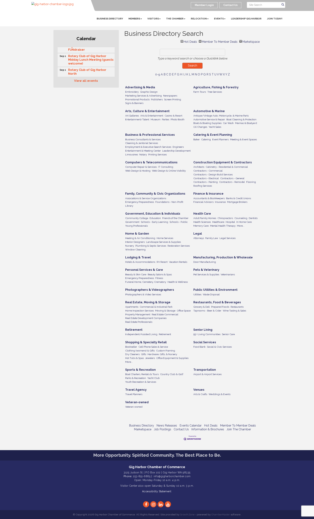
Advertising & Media (140, 87)
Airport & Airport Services (207, 374)
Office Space (184, 310)
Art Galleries (132, 115)
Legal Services (228, 238)
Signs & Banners (134, 103)
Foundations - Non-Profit (169, 201)
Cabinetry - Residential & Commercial (227, 166)
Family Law (211, 238)
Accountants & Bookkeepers (209, 198)
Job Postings (162, 429)
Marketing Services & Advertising (143, 95)
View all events (86, 81)
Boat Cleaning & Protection (241, 119)
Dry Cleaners (132, 354)
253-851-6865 (141, 476)
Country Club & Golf (171, 374)
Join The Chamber (239, 429)
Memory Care (201, 225)
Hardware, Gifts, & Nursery (162, 354)
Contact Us (181, 429)
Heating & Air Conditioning (140, 238)
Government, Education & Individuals (152, 213)
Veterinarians (228, 274)
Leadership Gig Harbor (246, 18)
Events (219, 18)
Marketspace (251, 41)
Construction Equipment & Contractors (222, 162)
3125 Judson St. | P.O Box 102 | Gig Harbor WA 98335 (157, 472)
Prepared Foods (220, 306)
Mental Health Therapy (223, 225)
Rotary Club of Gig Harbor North (87, 69)
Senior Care (228, 334)
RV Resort (162, 261)
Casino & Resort (173, 115)
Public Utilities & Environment (215, 289)
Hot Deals (190, 41)
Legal (197, 233)
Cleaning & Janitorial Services (141, 143)
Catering (206, 139)
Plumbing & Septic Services (150, 245)
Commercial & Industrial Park (156, 306)
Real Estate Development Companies (145, 318)
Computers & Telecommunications (151, 162)
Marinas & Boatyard (246, 123)
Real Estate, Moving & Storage (147, 302)
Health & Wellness (178, 281)
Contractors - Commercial (208, 170)
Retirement (133, 329)
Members (134, 18)
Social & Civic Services (219, 346)
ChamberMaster (220, 514)
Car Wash (228, 123)
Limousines (131, 154)
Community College (136, 218)
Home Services (165, 238)
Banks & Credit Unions (238, 198)
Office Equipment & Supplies (172, 358)
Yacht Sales (215, 126)
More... (240, 225)
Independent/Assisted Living (141, 334)
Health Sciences (202, 221)
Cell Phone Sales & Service (153, 346)
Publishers (157, 99)
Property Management (137, 314)
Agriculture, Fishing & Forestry (216, 87)
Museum (155, 119)
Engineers (178, 146)
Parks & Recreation (135, 378)
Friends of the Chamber (175, 218)
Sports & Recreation (140, 369)
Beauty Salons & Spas (160, 274)
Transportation (204, 369)
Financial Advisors (203, 201)
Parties (165, 119)
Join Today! (274, 18)
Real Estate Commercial (165, 314)
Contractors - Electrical (206, 178)
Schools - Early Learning (154, 221)
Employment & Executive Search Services (148, 146)
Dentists (253, 218)
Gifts (143, 354)
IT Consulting (165, 166)
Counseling (240, 218)
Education (155, 218)
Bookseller (131, 346)
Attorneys (198, 238)
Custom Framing (165, 350)
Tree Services (214, 91)
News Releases (166, 425)
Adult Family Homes (204, 218)
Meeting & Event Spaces (243, 139)
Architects (198, 166)
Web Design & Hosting (137, 170)
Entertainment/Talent (137, 119)
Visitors (153, 18)
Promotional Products (137, 99)
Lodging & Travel (138, 257)
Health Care (202, 213)
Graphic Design (149, 91)
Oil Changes (200, 126)
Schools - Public (179, 221)
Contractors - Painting (205, 181)
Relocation (199, 18)
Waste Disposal (211, 294)
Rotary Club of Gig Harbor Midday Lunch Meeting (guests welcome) (91, 57)
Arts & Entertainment (151, 115)
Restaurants (237, 306)
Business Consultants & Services (143, 139)
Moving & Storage (165, 310)
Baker (196, 139)
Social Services (204, 342)
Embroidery (132, 91)
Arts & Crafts (200, 394)
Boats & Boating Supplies (207, 123)
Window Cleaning (135, 249)
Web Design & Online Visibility (169, 170)
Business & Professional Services (150, 134)
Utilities (197, 294)
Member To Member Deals (219, 41)
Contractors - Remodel (232, 181)
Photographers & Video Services (143, 294)
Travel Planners (133, 394)
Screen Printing (172, 99)
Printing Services (157, 154)
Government (132, 221)
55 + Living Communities (206, 334)
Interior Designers (135, 241)
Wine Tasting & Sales (234, 310)
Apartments (131, 306)
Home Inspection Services (139, 310)
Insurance (220, 201)
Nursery (129, 245)
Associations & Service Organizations (145, 198)
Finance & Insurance (208, 193)
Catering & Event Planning (212, 134)
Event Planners (220, 139)
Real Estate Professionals (138, 321)
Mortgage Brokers (237, 201)
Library (129, 205)
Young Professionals (136, 225)
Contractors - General (232, 178)
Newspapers (170, 95)
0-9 (157, 74)
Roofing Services (202, 185)
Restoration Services (179, 245)
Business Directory (110, 18)
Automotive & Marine (209, 111)
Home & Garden (137, 233)
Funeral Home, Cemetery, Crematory (145, 281)
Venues (198, 389)
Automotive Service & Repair (209, 119)
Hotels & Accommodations (140, 261)
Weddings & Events (219, 394)
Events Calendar (191, 425)
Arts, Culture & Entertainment (147, 111)
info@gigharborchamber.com (172, 476)
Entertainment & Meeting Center (143, 150)
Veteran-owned (137, 402)
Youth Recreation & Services (140, 381)
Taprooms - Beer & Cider (207, 310)
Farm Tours (199, 91)
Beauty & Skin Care (135, 274)
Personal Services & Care (144, 269)
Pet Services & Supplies (206, 274)
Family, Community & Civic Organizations (155, 193)
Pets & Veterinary (206, 269)
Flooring (251, 181)
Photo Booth (177, 119)
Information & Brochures (207, 429)
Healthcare (218, 221)
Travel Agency (136, 389)
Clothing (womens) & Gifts (140, 350)
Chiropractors (225, 218)
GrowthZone (187, 514)
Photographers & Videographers (149, 289)
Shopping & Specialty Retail (146, 342)
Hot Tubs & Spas (134, 358)
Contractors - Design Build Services (213, 174)
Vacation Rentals (178, 261)
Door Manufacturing (204, 261)
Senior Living (202, 329)
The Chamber (175, 18)
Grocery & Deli (201, 306)
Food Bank (199, 346)
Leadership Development (176, 150)
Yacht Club (153, 378)
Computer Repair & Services (141, 166)
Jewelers (150, 358)
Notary (143, 154)
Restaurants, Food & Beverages (217, 302)
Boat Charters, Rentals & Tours (142, 374)
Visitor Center (129, 485)
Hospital (230, 221)
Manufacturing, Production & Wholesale (223, 257)
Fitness (159, 278)
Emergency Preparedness (139, 201)
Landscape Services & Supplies (163, 241)
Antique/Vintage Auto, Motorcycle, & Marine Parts (221, 115)
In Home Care (244, 221)
